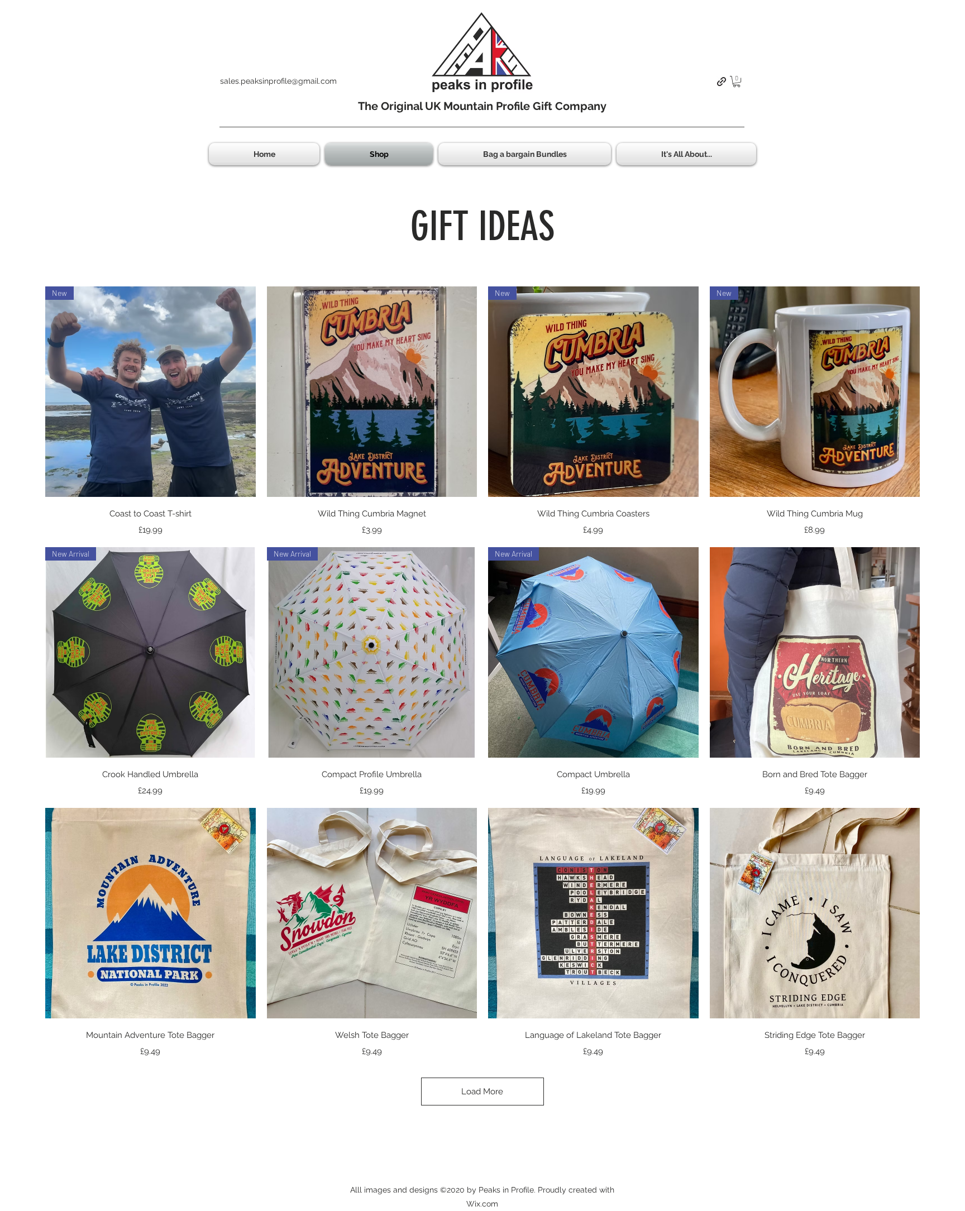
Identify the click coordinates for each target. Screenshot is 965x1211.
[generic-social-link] (721, 81)
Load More (482, 1091)
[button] (736, 81)
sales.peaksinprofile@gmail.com (278, 80)
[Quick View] (372, 391)
